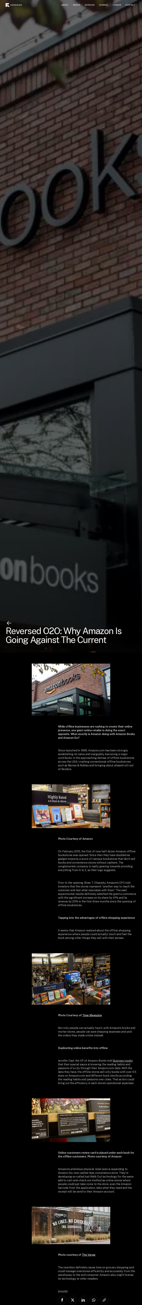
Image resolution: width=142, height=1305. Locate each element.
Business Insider (123, 1060)
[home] (15, 5)
